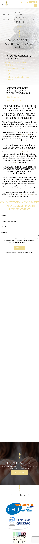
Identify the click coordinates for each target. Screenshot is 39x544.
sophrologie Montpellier (14, 74)
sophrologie (15, 162)
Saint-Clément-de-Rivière (15, 100)
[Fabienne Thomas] (7, 7)
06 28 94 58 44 (22, 2)
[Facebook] (24, 2)
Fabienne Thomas (26, 152)
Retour (19, 27)
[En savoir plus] (19, 463)
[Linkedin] (27, 2)
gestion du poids (25, 135)
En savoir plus (19, 472)
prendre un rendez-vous (26, 194)
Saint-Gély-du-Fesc (13, 97)
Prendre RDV (33, 2)
